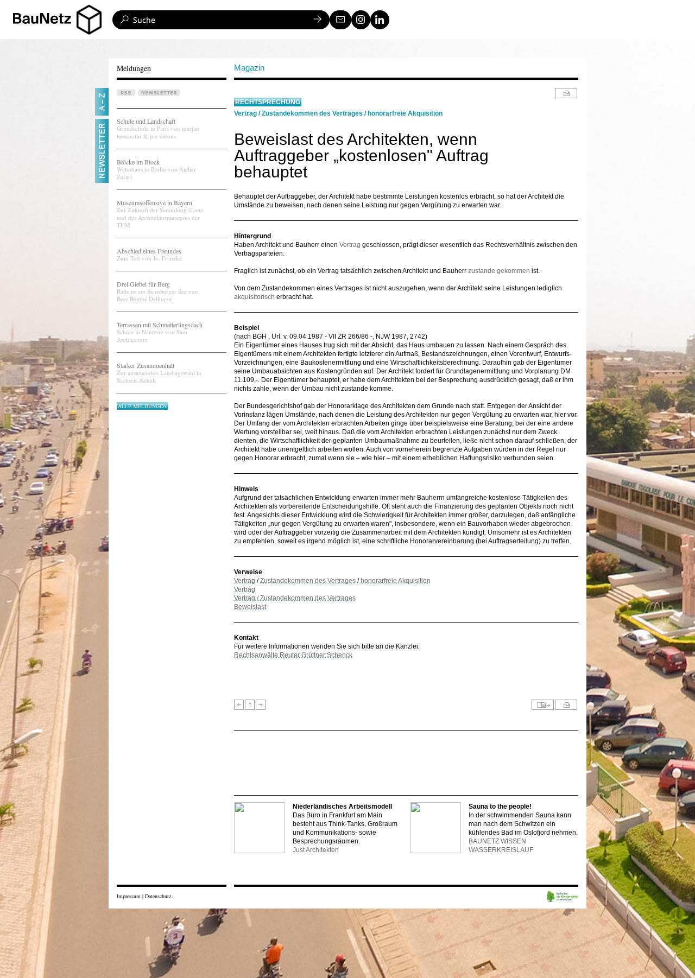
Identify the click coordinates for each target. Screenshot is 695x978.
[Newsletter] (340, 19)
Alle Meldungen (142, 406)
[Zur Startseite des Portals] (61, 20)
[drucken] (566, 93)
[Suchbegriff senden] (317, 19)
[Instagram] (360, 19)
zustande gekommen (499, 271)
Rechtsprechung (267, 102)
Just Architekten (316, 850)
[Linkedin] (379, 19)
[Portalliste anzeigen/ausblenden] (89, 20)
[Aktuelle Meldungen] (250, 705)
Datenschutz (158, 896)
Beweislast (250, 607)
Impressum (129, 896)
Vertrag (245, 113)
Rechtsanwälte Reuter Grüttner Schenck (293, 655)
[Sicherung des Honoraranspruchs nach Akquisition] (239, 705)
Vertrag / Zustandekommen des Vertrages (295, 598)
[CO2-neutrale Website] (562, 897)
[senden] (543, 705)
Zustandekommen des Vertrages (312, 113)
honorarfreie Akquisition (405, 113)
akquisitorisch (255, 297)
